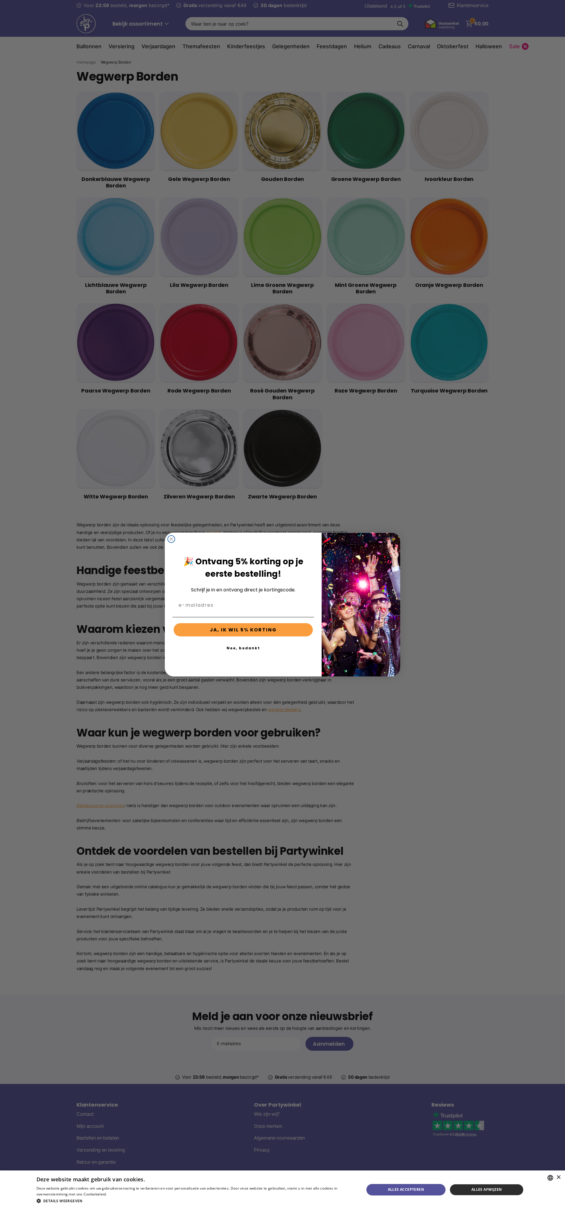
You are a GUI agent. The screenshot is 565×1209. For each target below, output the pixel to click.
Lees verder (118, 1194)
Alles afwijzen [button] (486, 1189)
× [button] (558, 1177)
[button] (195, 1201)
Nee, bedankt (243, 648)
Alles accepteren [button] (406, 1189)
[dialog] (282, 1189)
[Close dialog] (171, 539)
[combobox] (550, 1178)
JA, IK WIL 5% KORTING (243, 629)
